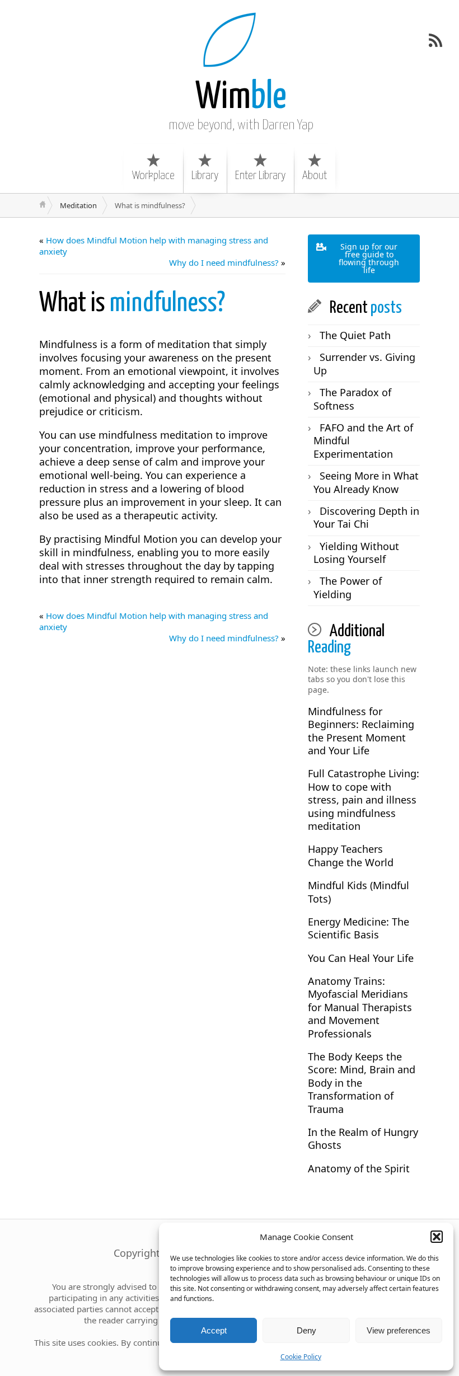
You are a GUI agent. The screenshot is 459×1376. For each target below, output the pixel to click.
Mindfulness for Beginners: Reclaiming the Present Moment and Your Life (361, 731)
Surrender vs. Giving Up (364, 363)
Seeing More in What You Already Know (366, 482)
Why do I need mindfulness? (224, 262)
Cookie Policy (300, 1356)
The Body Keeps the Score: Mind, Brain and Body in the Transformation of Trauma (361, 1083)
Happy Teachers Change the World (351, 855)
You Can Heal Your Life (361, 958)
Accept (214, 1330)
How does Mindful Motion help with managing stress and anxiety (153, 245)
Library (204, 175)
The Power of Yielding (347, 587)
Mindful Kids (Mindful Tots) (358, 892)
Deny (306, 1330)
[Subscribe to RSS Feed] (435, 40)
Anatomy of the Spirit (359, 1168)
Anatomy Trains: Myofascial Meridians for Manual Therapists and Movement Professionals (360, 1007)
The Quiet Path (355, 335)
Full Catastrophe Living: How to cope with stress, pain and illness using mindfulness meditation (363, 800)
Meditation (78, 205)
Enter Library (260, 175)
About (314, 175)
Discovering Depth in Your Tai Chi (366, 517)
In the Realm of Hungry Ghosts (363, 1138)
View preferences (398, 1330)
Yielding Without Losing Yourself (356, 552)
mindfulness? (132, 303)
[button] (436, 1236)
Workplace (153, 175)
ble (241, 97)
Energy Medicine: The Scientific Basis (358, 928)
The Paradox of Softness (352, 399)
